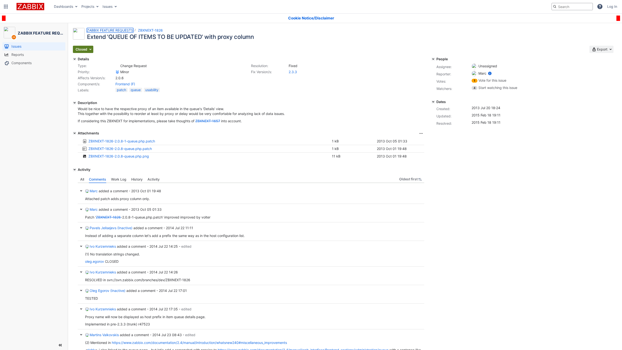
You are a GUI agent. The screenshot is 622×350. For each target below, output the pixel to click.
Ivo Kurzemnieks (103, 246)
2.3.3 (293, 72)
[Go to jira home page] (30, 6)
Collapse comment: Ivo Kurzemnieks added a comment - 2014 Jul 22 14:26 (81, 272)
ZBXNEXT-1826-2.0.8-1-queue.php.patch (121, 141)
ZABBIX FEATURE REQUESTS (110, 30)
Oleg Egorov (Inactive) (107, 291)
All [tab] (82, 179)
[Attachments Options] (421, 133)
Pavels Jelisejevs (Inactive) (111, 228)
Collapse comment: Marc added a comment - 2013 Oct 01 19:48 (81, 191)
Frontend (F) (125, 84)
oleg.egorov (94, 261)
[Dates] (433, 102)
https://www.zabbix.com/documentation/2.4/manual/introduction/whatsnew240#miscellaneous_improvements (199, 343)
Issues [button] (107, 6)
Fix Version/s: (261, 72)
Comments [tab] (97, 179)
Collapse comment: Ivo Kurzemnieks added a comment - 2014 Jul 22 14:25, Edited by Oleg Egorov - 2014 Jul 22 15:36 (81, 246)
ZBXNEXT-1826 (150, 30)
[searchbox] (572, 6)
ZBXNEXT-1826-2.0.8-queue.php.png (118, 156)
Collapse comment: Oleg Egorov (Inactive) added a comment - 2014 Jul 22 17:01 (81, 290)
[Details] (74, 59)
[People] (433, 59)
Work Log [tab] (118, 179)
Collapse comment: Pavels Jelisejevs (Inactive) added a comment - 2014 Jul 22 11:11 (81, 228)
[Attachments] (74, 133)
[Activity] (74, 169)
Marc (94, 191)
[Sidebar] (60, 345)
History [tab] (137, 179)
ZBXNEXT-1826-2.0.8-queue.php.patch (120, 149)
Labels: (83, 90)
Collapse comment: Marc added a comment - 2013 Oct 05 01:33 (81, 209)
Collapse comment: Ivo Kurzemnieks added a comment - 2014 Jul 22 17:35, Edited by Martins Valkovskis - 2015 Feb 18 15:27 (81, 309)
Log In (612, 6)
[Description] (74, 103)
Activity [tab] (153, 179)
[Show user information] (490, 73)
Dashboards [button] (63, 6)
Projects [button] (87, 6)
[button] (5, 6)
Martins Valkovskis (104, 335)
